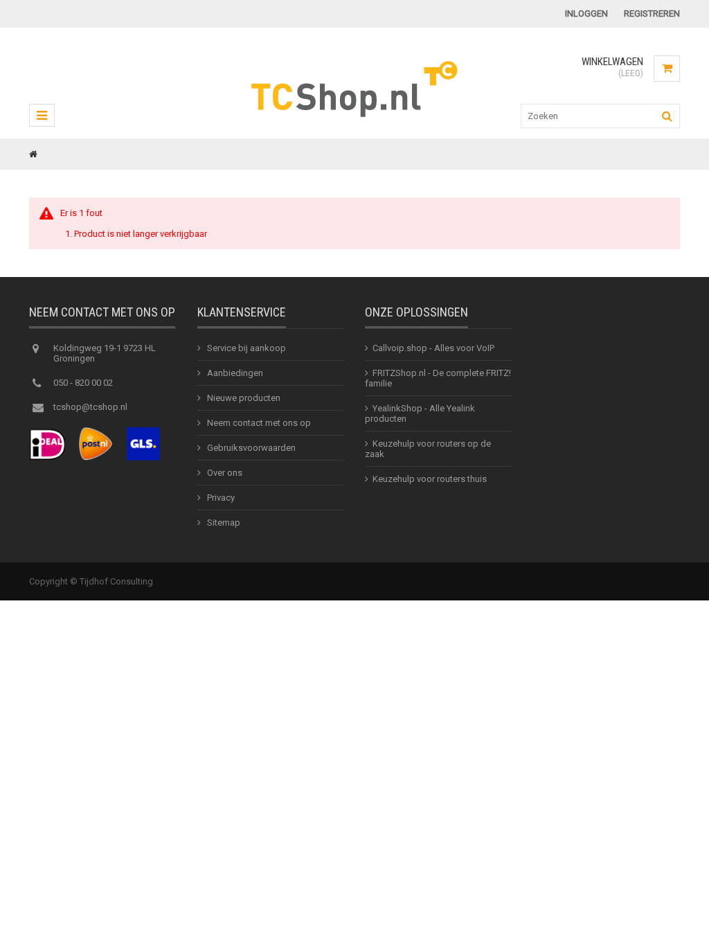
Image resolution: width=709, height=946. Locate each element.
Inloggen (586, 13)
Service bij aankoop (245, 348)
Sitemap (222, 522)
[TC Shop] (355, 115)
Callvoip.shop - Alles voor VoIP (433, 348)
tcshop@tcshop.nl (90, 407)
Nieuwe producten (242, 398)
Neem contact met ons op (258, 423)
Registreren (652, 13)
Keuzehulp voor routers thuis (430, 479)
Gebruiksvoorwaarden (250, 448)
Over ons (223, 472)
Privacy (220, 497)
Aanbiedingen (234, 373)
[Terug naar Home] (33, 154)
